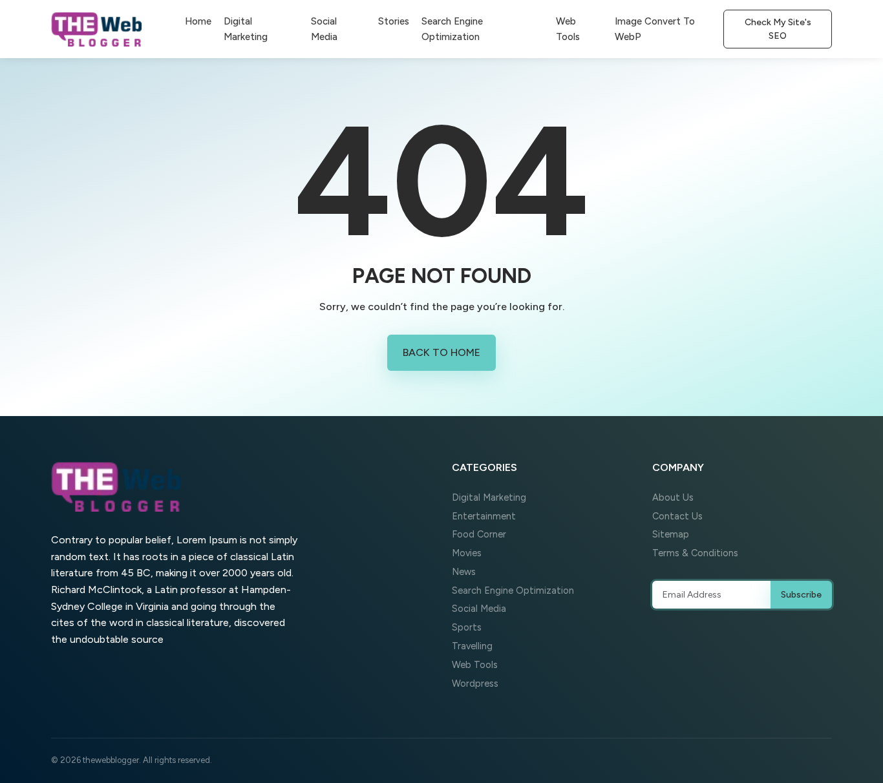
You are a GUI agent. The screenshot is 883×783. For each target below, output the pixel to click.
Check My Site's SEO (778, 29)
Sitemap (670, 534)
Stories (393, 21)
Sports (467, 627)
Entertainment (484, 516)
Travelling (472, 646)
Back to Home (441, 352)
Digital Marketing (246, 29)
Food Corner (479, 534)
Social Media (324, 29)
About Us (673, 497)
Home (198, 21)
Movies (467, 553)
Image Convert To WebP (655, 29)
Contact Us (677, 516)
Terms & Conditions (695, 553)
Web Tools (568, 29)
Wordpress (475, 683)
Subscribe (801, 594)
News (464, 572)
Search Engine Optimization (452, 29)
